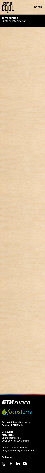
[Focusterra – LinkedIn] (18, 463)
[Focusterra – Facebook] (11, 463)
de (35, 7)
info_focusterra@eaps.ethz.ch (18, 450)
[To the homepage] (9, 7)
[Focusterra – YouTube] (24, 463)
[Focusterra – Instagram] (4, 463)
